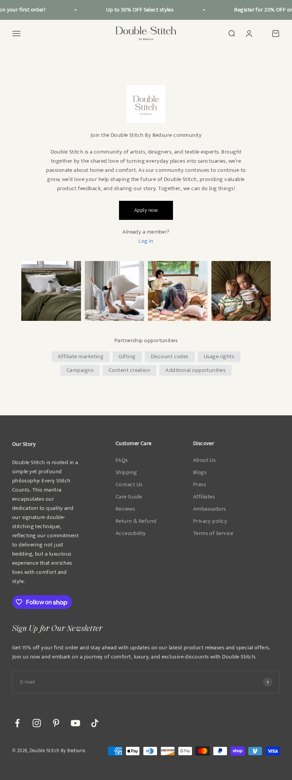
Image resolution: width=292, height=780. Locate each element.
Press (199, 485)
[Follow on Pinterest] (56, 723)
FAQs (122, 460)
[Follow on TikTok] (95, 723)
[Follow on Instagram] (37, 723)
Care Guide (129, 497)
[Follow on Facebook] (17, 723)
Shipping (126, 472)
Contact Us (129, 485)
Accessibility (131, 533)
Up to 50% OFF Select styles (136, 9)
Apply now (146, 210)
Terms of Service (213, 533)
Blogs (199, 472)
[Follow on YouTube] (75, 723)
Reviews (125, 509)
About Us (204, 460)
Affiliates (204, 497)
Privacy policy (210, 521)
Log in (146, 241)
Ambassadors (209, 509)
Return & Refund (136, 521)
